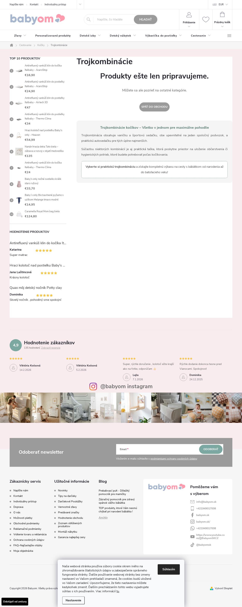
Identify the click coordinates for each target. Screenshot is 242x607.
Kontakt (34, 4)
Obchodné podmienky (26, 523)
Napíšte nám (16, 4)
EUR (221, 4)
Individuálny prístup (55, 4)
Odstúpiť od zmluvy (15, 601)
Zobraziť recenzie (50, 348)
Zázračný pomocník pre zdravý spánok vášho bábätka (117, 501)
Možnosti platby (22, 518)
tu (117, 591)
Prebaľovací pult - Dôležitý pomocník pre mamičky (114, 492)
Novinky (62, 490)
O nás (16, 512)
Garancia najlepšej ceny (71, 537)
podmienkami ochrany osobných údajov (173, 459)
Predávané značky (68, 512)
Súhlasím (168, 569)
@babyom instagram (126, 386)
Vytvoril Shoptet (223, 588)
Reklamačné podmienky (27, 529)
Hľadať (145, 19)
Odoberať (210, 449)
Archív (103, 517)
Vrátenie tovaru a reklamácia (30, 534)
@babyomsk (203, 545)
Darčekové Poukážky (70, 501)
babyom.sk (202, 515)
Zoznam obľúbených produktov (70, 525)
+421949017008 (206, 508)
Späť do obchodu (154, 107)
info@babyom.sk (206, 502)
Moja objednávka (23, 551)
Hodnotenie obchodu (70, 518)
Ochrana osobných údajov (28, 540)
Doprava (18, 507)
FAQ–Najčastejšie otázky (27, 545)
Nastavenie (73, 600)
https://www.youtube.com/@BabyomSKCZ (210, 536)
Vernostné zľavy (67, 507)
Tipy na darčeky (67, 496)
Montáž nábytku (67, 531)
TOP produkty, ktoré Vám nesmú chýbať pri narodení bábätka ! (118, 509)
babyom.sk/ (203, 522)
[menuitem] (20, 36)
